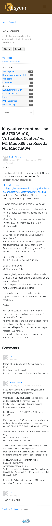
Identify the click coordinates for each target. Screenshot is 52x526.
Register (19, 49)
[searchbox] (17, 112)
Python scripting (9, 101)
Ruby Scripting (8, 104)
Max (12, 356)
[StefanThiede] (5, 158)
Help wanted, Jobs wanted (14, 75)
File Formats (8, 82)
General (5, 86)
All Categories (8, 71)
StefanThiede (15, 157)
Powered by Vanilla (26, 521)
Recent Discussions (11, 61)
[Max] (5, 357)
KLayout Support (9, 93)
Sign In (7, 49)
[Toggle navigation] (44, 6)
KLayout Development (12, 90)
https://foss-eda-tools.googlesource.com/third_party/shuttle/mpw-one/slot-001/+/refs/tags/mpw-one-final (26, 188)
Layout (5, 97)
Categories (7, 58)
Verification (7, 79)
